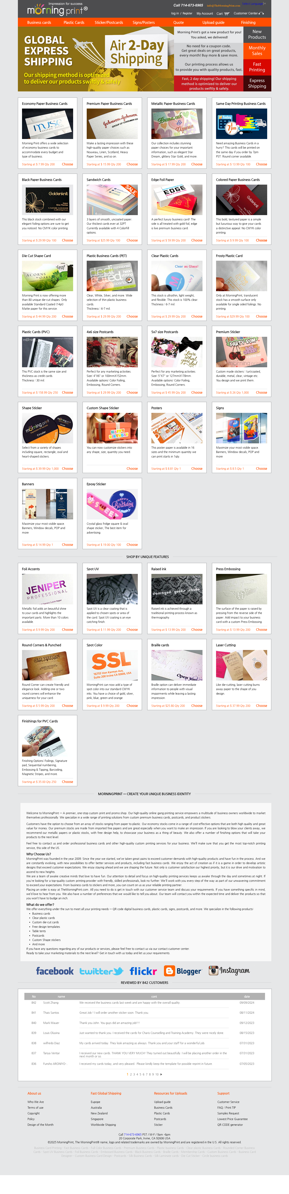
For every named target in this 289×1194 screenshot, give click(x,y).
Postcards (160, 1118)
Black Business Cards (148, 1151)
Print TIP (230, 1107)
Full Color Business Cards (106, 1147)
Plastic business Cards (170, 1147)
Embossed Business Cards (117, 1151)
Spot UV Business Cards (57, 1151)
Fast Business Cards (76, 1147)
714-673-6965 (133, 1134)
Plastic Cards (74, 22)
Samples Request (228, 1113)
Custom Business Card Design (93, 1155)
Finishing (248, 22)
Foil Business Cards (86, 1151)
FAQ (220, 1107)
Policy (31, 1118)
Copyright (34, 1113)
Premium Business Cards (139, 1147)
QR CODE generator (230, 1124)
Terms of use (35, 1107)
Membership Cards (193, 1151)
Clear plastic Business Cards (203, 1147)
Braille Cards (171, 1151)
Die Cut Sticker (190, 1155)
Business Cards (163, 1107)
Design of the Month (40, 1124)
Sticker (158, 1124)
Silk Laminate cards (167, 1155)
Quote (178, 22)
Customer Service (228, 1101)
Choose (67, 164)
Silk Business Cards (140, 1155)
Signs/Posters (144, 22)
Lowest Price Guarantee (232, 1118)
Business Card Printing (48, 1147)
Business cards (39, 22)
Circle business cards (215, 1155)
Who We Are (36, 1101)
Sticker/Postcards (109, 22)
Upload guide (213, 22)
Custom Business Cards (221, 1151)
